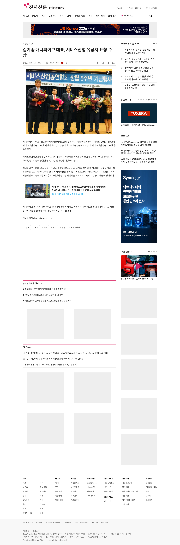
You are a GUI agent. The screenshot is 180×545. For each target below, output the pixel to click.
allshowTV (91, 487)
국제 (41, 496)
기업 (54, 227)
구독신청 (138, 8)
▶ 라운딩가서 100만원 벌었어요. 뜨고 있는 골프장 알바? (46, 300)
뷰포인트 (74, 496)
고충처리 (125, 504)
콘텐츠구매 (108, 491)
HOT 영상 (126, 251)
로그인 (147, 8)
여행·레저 (59, 500)
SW (31, 44)
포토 (57, 487)
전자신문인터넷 (151, 487)
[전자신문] (44, 6)
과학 (90, 16)
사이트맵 (104, 522)
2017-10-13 (58, 63)
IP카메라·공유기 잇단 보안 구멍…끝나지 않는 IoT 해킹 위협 (140, 69)
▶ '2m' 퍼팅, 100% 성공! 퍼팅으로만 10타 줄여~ (43, 295)
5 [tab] (149, 99)
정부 (63, 227)
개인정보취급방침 (128, 500)
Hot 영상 (74, 491)
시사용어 (90, 491)
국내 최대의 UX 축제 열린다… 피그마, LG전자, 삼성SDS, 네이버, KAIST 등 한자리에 (138, 153)
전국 (41, 500)
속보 (24, 483)
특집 (41, 508)
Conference (91, 483)
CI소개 (148, 496)
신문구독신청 (109, 483)
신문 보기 (107, 487)
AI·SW (26, 16)
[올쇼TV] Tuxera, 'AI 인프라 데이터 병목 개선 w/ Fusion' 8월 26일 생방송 (139, 143)
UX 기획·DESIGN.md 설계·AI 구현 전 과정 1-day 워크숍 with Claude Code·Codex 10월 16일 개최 (65, 353)
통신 (62, 16)
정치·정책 (100, 16)
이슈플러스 (75, 483)
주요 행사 (126, 100)
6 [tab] (151, 99)
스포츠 (42, 504)
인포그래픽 (75, 500)
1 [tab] (154, 43)
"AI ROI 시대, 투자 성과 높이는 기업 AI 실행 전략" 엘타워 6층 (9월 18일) (53, 358)
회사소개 (36, 531)
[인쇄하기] (113, 62)
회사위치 (149, 500)
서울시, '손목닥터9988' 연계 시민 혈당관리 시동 (140, 87)
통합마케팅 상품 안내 (130, 491)
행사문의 (125, 487)
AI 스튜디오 (75, 487)
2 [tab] (156, 43)
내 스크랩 (107, 501)
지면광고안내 (127, 483)
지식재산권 (75, 227)
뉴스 (24, 478)
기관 (45, 227)
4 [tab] (146, 99)
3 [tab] (143, 99)
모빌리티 (52, 16)
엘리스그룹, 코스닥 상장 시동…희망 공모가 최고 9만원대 (140, 51)
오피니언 (112, 16)
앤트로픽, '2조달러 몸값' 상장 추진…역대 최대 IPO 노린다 (139, 78)
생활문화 (58, 496)
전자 (43, 16)
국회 (36, 227)
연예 (57, 483)
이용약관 (125, 496)
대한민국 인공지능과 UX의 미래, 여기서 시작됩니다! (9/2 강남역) (50, 364)
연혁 (147, 491)
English (119, 8)
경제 (69, 16)
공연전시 (58, 491)
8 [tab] (156, 99)
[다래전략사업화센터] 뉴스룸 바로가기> (68, 194)
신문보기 (130, 8)
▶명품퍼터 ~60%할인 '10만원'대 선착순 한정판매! (44, 289)
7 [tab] (154, 99)
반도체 (35, 16)
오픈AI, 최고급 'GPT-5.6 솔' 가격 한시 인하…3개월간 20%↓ (140, 60)
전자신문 (149, 483)
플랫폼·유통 (79, 16)
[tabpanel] (139, 69)
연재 (41, 513)
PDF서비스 (91, 496)
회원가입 (154, 8)
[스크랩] (102, 63)
